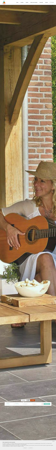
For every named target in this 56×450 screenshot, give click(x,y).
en (52, 2)
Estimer (32, 400)
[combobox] (10, 404)
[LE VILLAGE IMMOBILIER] (4, 2)
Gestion (27, 2)
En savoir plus (15, 446)
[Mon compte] (51, 2)
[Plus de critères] (42, 404)
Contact (46, 2)
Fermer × (53, 441)
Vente (17, 2)
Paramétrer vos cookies (20, 446)
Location (22, 2)
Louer (28, 400)
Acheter (23, 400)
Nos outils (41, 2)
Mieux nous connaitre (34, 2)
